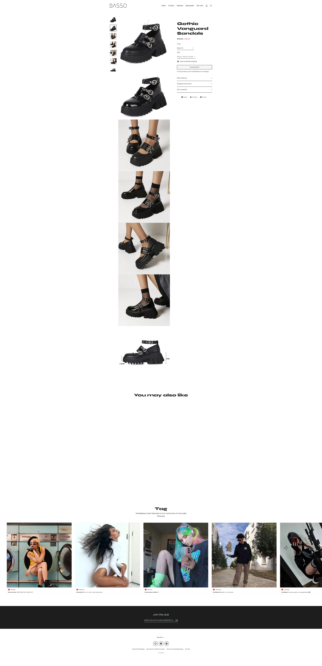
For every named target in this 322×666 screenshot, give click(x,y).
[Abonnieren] (176, 620)
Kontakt (187, 649)
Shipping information (184, 84)
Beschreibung (182, 78)
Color (179, 44)
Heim (163, 6)
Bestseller (190, 6)
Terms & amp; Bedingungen (174, 649)
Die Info (200, 6)
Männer (180, 6)
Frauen (171, 6)
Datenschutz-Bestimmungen (155, 649)
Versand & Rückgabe (138, 649)
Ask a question (182, 89)
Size (178, 52)
